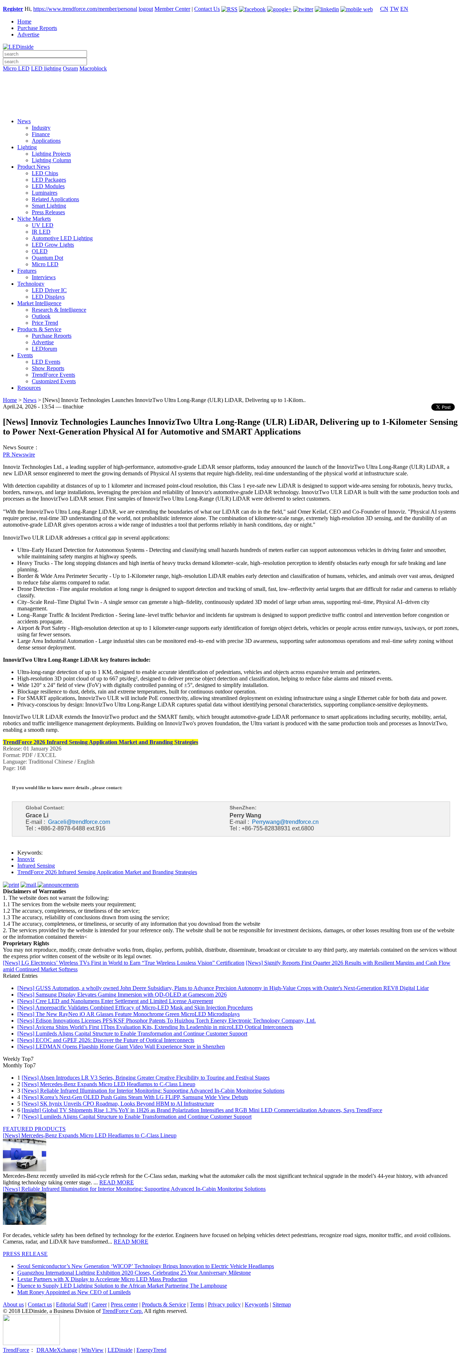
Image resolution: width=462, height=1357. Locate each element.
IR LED (41, 232)
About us (13, 1304)
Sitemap (282, 1304)
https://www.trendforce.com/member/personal (85, 9)
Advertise (28, 34)
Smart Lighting (49, 206)
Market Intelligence (39, 303)
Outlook (41, 316)
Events (25, 355)
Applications (46, 141)
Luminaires (44, 193)
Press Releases (48, 212)
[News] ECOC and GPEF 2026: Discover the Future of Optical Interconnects (105, 1040)
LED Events (46, 362)
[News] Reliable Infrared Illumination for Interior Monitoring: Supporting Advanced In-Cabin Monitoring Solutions (153, 1091)
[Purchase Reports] (231, 77)
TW (394, 9)
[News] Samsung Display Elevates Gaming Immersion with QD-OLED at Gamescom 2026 (122, 994)
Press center (124, 1304)
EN (404, 9)
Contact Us (207, 9)
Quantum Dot (47, 258)
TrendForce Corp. (122, 1311)
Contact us (40, 1304)
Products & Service (39, 329)
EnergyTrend (151, 1350)
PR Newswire (19, 454)
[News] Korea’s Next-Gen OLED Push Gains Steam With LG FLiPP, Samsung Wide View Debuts (135, 1097)
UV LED (42, 225)
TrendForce (16, 1350)
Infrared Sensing (36, 866)
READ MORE (116, 1182)
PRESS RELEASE (25, 1254)
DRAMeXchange (56, 1350)
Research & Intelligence (59, 310)
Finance (41, 134)
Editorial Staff (72, 1304)
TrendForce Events (53, 375)
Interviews (44, 277)
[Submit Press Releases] (231, 97)
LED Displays (48, 297)
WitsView (92, 1350)
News (24, 121)
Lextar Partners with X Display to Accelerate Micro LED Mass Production (102, 1279)
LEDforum (44, 349)
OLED (40, 251)
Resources (29, 388)
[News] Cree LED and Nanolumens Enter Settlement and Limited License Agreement (115, 1001)
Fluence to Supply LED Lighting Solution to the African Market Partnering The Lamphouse (122, 1286)
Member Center (172, 9)
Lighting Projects (51, 154)
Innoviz (26, 859)
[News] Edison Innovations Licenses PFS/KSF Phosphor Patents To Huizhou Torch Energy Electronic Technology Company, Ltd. (166, 1020)
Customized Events (54, 381)
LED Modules (48, 186)
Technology (30, 284)
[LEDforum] (231, 107)
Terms (197, 1304)
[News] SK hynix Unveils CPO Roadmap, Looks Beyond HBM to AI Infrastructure (118, 1104)
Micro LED (16, 68)
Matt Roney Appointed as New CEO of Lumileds (74, 1292)
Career (99, 1304)
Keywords (257, 1304)
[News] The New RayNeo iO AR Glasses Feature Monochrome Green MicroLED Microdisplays (128, 1014)
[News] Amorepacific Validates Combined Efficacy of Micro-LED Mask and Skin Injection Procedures (135, 1007)
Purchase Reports (37, 28)
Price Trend (45, 323)
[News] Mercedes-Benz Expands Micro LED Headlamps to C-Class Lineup (108, 1084)
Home (24, 21)
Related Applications (55, 199)
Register (13, 9)
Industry (41, 128)
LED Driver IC (49, 290)
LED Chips (45, 173)
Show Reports (48, 368)
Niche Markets (34, 219)
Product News (33, 167)
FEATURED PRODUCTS (34, 1129)
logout (146, 9)
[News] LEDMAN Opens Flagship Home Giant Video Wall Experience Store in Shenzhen (121, 1046)
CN (384, 9)
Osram (70, 68)
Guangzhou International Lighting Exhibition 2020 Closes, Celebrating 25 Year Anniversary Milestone (134, 1273)
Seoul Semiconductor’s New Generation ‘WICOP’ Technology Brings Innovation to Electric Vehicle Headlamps (145, 1266)
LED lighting (46, 68)
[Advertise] (231, 87)
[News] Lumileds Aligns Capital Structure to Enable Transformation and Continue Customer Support (132, 1033)
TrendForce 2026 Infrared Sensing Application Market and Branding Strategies (107, 872)
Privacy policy (224, 1304)
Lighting (27, 147)
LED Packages (49, 180)
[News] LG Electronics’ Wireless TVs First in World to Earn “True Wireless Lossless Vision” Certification (123, 963)
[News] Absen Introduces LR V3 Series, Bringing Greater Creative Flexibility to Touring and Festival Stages (146, 1078)
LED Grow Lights (53, 245)
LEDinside (120, 1350)
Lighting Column (51, 160)
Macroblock (93, 68)
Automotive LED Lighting (62, 238)
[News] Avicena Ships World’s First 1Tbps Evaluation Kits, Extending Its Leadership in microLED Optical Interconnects (155, 1027)
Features (26, 271)
